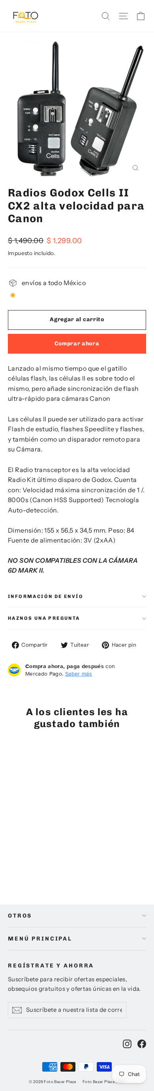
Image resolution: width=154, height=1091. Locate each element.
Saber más (78, 674)
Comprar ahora (76, 343)
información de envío (45, 596)
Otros (20, 915)
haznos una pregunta (44, 618)
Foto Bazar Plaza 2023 (104, 1081)
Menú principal (40, 938)
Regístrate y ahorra (51, 965)
